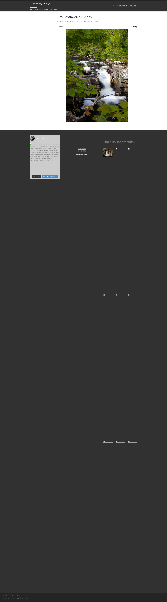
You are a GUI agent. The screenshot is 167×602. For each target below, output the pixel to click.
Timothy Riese (10, 596)
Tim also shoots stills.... (119, 142)
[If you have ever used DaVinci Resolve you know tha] (45, 158)
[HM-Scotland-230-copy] (97, 75)
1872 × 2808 (94, 21)
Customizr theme (25, 598)
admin (61, 21)
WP (8, 598)
